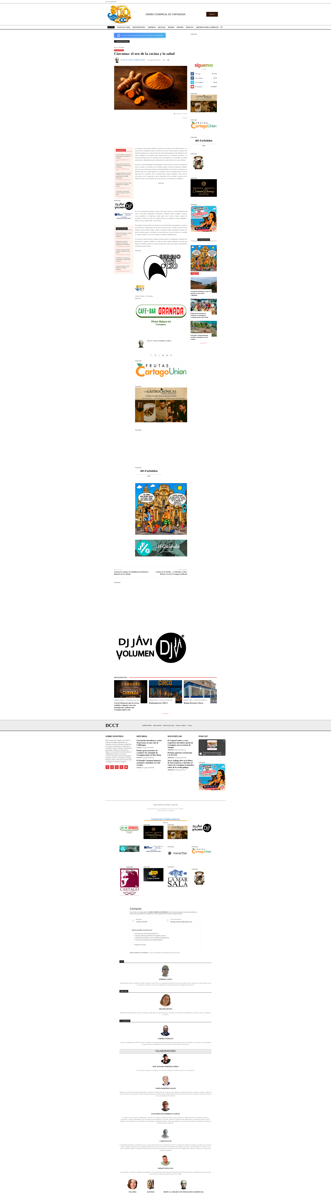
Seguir (215, 78)
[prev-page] (138, 771)
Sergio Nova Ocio (165, 1168)
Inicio (115, 47)
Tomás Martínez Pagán (165, 1088)
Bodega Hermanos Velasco (193, 703)
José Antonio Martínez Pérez (165, 1066)
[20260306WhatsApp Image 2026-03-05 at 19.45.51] (153, 882)
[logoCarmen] (204, 198)
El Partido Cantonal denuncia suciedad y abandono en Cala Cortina (123, 251)
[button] (221, 27)
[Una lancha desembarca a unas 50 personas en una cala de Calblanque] (204, 285)
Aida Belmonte (165, 1009)
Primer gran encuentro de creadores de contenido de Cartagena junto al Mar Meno (123, 243)
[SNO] (161, 267)
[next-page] (140, 771)
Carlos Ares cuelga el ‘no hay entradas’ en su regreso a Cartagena (122, 267)
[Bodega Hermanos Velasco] (200, 691)
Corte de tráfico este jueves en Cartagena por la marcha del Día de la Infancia (123, 165)
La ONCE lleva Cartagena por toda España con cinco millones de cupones (123, 259)
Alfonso (150, 1192)
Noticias (139, 757)
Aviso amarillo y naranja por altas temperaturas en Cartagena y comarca (123, 184)
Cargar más (203, 343)
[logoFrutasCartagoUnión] (161, 380)
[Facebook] (151, 355)
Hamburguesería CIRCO (158, 703)
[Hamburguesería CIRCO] (165, 691)
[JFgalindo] (161, 558)
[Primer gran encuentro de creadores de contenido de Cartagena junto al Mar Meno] (204, 307)
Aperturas (171, 750)
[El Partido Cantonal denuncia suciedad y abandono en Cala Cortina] (204, 329)
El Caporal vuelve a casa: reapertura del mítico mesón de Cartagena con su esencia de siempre (180, 743)
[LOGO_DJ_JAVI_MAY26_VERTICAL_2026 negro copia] (123, 211)
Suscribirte (214, 86)
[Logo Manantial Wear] (177, 860)
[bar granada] (161, 314)
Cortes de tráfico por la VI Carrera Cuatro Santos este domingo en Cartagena (123, 156)
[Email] (167, 355)
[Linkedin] (163, 355)
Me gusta (214, 73)
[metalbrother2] (198, 172)
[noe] (204, 233)
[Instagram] (112, 767)
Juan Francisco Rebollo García (165, 1114)
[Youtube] (126, 767)
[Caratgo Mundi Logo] (129, 896)
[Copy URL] (171, 355)
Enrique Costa (153, 700)
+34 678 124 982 (141, 922)
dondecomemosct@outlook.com (181, 922)
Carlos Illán (165, 1141)
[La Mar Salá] (177, 889)
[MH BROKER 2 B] (123, 220)
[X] (155, 355)
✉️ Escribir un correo (139, 944)
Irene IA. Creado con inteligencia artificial (134, 60)
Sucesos (139, 747)
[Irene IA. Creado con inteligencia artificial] (117, 60)
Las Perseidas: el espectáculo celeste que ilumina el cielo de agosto (123, 193)
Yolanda (132, 1192)
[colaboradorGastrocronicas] (161, 423)
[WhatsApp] (159, 355)
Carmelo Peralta (119, 700)
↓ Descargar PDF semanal (122, 41)
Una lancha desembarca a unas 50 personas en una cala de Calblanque (123, 234)
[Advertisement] (150, 131)
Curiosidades (121, 47)
